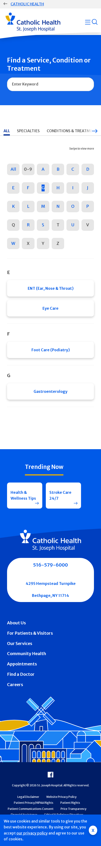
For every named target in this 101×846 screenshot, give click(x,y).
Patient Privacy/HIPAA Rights (33, 802)
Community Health (26, 653)
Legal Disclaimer (28, 797)
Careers (15, 684)
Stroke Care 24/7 (60, 495)
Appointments (22, 664)
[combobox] (50, 84)
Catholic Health (27, 4)
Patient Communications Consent (31, 809)
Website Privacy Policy (61, 797)
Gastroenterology (50, 391)
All (13, 169)
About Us (16, 623)
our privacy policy (32, 833)
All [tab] (7, 130)
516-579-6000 (50, 565)
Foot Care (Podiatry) (50, 350)
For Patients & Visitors (30, 633)
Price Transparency (73, 809)
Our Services (19, 643)
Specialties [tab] (28, 130)
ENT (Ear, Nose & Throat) (51, 288)
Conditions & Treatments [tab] (73, 130)
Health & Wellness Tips (23, 495)
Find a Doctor (21, 674)
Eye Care (50, 308)
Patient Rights (70, 802)
